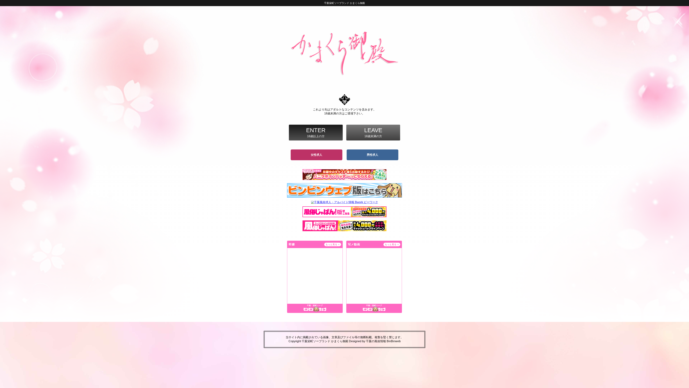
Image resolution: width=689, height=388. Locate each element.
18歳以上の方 (315, 132)
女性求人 (316, 154)
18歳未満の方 (373, 132)
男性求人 (372, 154)
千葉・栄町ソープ (315, 305)
